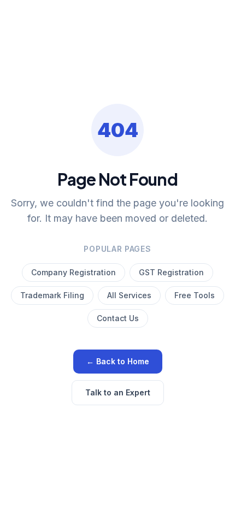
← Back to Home (117, 361)
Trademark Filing (52, 295)
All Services (129, 295)
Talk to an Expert (117, 392)
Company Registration (73, 272)
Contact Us (118, 318)
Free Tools (194, 295)
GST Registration (171, 272)
